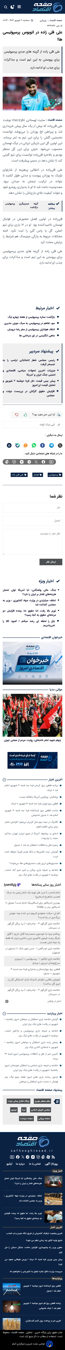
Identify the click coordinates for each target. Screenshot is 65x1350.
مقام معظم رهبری (42, 1101)
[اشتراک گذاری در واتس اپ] (34, 445)
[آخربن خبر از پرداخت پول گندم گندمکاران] (11, 1324)
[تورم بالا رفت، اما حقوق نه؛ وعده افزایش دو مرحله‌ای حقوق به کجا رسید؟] (53, 1217)
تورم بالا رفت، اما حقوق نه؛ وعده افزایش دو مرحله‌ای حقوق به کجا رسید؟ (29, 613)
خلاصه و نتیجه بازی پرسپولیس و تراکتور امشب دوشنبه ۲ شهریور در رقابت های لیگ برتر (31, 1033)
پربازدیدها (57, 1278)
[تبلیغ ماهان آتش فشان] (33, 768)
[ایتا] (25, 445)
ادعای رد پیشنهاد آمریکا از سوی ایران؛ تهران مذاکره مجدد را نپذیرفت (31, 836)
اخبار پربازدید (54, 1013)
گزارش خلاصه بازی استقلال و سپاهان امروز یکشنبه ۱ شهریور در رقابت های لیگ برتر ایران (31, 1021)
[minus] (17, 414)
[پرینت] (9, 445)
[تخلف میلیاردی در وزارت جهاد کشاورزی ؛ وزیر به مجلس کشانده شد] (53, 1199)
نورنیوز (14, 1110)
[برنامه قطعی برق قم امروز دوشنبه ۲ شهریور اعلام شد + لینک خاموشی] (11, 1307)
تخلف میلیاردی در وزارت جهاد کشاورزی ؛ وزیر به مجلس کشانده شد (29, 602)
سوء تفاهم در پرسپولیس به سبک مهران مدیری (29, 323)
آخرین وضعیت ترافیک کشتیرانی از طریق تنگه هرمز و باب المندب (34, 1233)
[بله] (18, 445)
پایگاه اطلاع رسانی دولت (18, 1101)
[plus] (26, 414)
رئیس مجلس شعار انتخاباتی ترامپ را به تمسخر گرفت (29, 362)
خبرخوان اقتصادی (51, 637)
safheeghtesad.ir (32, 1151)
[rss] (53, 1157)
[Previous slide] (58, 664)
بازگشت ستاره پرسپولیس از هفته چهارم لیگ (31, 317)
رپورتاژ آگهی (52, 1164)
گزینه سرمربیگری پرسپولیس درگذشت (21, 205)
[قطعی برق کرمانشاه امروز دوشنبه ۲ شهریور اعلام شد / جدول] (11, 1289)
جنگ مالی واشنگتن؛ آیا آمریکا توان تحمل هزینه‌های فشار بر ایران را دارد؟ (29, 592)
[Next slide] (7, 664)
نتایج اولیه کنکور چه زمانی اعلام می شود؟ (44, 1240)
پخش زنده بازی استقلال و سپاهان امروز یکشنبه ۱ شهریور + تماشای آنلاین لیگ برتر (31, 1044)
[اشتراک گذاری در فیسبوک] (42, 445)
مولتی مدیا (56, 689)
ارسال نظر (51, 562)
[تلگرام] (29, 462)
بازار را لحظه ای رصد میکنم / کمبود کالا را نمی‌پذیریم (29, 623)
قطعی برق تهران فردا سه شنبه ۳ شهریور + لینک (34, 804)
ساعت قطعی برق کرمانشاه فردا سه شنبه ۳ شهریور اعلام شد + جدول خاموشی (31, 812)
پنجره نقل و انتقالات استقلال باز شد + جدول (36, 845)
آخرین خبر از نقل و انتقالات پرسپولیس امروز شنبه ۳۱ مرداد (31, 1056)
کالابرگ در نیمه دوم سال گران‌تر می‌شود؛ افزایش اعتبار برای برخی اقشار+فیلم (31, 824)
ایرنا (24, 1110)
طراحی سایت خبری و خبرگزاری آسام (28, 1344)
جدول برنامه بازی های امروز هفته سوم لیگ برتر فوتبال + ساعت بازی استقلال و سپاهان (31, 1079)
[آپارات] (48, 1157)
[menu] (19, 7)
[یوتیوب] (51, 462)
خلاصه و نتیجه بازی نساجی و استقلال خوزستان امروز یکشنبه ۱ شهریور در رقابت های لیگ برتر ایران (31, 1067)
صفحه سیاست (26, 1118)
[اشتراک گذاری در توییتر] (60, 445)
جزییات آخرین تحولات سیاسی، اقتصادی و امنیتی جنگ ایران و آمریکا (29, 372)
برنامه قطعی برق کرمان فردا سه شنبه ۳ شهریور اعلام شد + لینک (31, 787)
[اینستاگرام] (22, 462)
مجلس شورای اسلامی (40, 1110)
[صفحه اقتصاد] (47, 7)
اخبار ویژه (57, 1171)
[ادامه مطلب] (4, 779)
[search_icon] (5, 7)
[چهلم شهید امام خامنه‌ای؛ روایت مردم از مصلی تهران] (32, 715)
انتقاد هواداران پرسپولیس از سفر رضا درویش (31, 329)
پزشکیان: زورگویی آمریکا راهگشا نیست (38, 797)
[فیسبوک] (43, 462)
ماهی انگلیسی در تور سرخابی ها (37, 336)
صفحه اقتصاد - (54, 120)
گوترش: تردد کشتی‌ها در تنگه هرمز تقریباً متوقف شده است (31, 854)
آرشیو (9, 1164)
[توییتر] (36, 461)
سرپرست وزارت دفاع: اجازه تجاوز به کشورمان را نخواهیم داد (36, 1271)
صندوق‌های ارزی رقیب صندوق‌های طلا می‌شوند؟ (33, 863)
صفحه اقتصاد (17, 1333)
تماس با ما (35, 1164)
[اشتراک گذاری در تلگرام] (51, 445)
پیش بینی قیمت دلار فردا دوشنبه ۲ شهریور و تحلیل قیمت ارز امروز (29, 383)
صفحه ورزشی (44, 1118)
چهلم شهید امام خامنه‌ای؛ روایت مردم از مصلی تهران (32, 740)
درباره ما (21, 1164)
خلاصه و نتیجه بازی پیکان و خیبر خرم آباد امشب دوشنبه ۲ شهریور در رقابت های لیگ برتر (31, 872)
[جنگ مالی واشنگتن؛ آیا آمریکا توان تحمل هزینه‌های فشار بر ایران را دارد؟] (53, 1182)
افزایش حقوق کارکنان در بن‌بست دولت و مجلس (28, 393)
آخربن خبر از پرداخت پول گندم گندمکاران (43, 1320)
